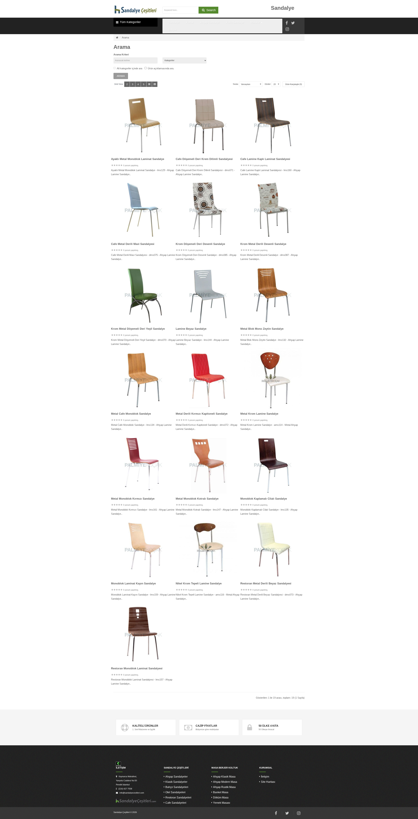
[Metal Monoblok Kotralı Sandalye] (208, 465)
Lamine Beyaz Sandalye (191, 328)
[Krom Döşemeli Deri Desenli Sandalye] (208, 210)
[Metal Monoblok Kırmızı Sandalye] (143, 465)
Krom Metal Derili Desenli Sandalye (263, 244)
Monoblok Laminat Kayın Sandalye (133, 583)
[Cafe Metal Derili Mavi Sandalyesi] (143, 210)
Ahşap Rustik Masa (224, 787)
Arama (125, 37)
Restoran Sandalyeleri (178, 797)
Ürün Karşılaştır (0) (293, 84)
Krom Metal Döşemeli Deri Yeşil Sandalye (138, 328)
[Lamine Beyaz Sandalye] (208, 295)
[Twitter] (293, 23)
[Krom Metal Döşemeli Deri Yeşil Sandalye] (143, 295)
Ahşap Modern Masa (225, 781)
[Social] (287, 29)
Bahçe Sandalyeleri (176, 787)
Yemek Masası (221, 802)
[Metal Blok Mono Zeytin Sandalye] (272, 295)
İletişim (265, 776)
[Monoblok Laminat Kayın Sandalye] (143, 549)
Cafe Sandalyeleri (175, 802)
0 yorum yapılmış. (131, 165)
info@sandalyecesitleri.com (132, 793)
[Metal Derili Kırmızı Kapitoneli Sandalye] (208, 380)
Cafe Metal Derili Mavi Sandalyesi (132, 244)
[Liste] (149, 84)
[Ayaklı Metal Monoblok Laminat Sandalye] (143, 125)
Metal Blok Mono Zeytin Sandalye (261, 328)
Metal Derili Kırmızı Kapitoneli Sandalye (201, 413)
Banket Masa (220, 792)
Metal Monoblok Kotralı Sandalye (197, 498)
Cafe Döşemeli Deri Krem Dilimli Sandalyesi (204, 159)
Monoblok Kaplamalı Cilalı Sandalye (263, 498)
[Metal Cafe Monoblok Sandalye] (143, 380)
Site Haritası (268, 781)
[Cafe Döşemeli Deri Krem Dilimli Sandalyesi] (208, 125)
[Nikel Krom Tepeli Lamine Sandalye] (208, 549)
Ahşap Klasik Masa (224, 776)
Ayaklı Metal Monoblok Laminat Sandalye (137, 159)
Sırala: (236, 84)
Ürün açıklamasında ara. (161, 68)
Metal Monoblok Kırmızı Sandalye (132, 498)
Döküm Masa (220, 797)
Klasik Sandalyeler (176, 781)
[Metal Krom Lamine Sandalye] (272, 380)
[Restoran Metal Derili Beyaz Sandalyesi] (272, 549)
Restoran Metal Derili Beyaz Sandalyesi (265, 583)
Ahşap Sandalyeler (176, 776)
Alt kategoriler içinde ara (129, 68)
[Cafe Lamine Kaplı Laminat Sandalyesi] (272, 125)
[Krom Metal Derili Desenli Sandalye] (272, 210)
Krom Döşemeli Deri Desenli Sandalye (200, 244)
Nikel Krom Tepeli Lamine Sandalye (199, 583)
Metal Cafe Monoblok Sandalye (131, 413)
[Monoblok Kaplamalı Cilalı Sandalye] (272, 465)
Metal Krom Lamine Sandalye (259, 413)
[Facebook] (287, 23)
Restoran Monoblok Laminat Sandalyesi (136, 668)
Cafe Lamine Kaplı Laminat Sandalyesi (265, 159)
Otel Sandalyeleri (175, 792)
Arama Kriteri (121, 54)
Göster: (268, 84)
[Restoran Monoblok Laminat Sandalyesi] (143, 634)
